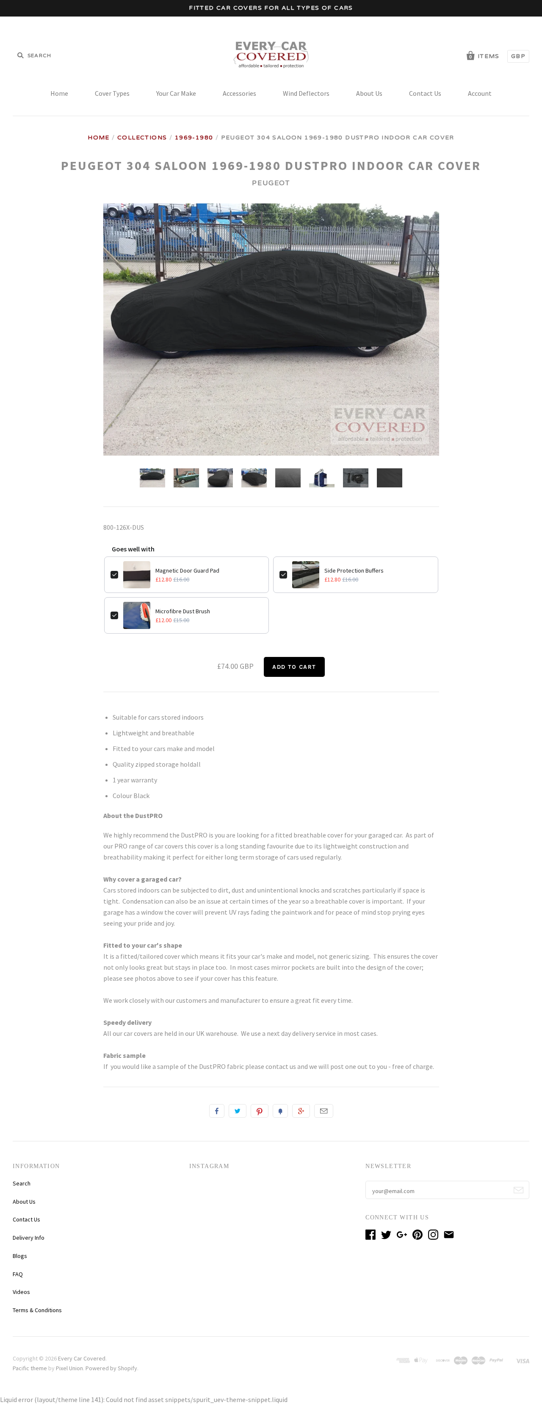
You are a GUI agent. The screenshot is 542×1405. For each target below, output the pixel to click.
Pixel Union (69, 1368)
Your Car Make (176, 93)
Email (323, 1111)
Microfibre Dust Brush (182, 611)
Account (480, 93)
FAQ (18, 1274)
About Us (369, 93)
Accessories (239, 93)
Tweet (237, 1111)
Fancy (280, 1111)
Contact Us (425, 93)
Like (216, 1111)
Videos (21, 1292)
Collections (142, 137)
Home (59, 93)
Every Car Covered (81, 1358)
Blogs (20, 1256)
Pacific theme (30, 1368)
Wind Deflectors (306, 93)
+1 (301, 1111)
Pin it (259, 1111)
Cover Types (112, 93)
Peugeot (271, 183)
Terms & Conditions (37, 1310)
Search (21, 1183)
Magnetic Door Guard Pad (187, 570)
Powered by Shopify (111, 1368)
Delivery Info (28, 1237)
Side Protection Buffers (354, 570)
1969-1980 (194, 137)
